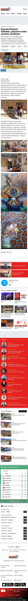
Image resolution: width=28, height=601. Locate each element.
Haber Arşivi (19, 580)
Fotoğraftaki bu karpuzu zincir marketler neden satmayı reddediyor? (17, 365)
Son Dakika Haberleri (7, 580)
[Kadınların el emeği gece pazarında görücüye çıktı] (21, 309)
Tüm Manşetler (19, 575)
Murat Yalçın (11, 349)
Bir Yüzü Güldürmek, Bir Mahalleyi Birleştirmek (16, 378)
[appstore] (8, 584)
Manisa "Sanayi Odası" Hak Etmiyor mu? (16, 358)
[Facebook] (9, 547)
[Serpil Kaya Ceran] (4, 377)
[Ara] (24, 9)
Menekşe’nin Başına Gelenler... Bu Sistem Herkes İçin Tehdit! (16, 352)
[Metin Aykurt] (4, 390)
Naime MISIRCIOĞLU (13, 370)
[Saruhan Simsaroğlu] (4, 357)
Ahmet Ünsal (11, 382)
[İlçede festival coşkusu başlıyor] (21, 323)
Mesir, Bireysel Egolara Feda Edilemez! (15, 385)
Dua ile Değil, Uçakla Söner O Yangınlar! (15, 391)
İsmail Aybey (11, 343)
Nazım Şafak (11, 362)
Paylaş (4, 70)
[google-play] (20, 584)
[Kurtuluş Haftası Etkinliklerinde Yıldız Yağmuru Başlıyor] (21, 296)
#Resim (19, 46)
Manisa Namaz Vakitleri (8, 570)
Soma (11, 551)
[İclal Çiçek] (4, 282)
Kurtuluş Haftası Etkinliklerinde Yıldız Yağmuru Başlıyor (21, 302)
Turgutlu (19, 13)
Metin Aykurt (11, 389)
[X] (11, 547)
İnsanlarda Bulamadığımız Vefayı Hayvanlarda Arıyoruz (16, 345)
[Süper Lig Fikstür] (26, 506)
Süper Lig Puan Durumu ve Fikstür (7, 576)
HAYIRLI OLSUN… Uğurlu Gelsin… (16, 372)
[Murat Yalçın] (4, 351)
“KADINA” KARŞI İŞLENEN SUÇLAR (17, 405)
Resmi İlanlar (15, 551)
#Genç (25, 46)
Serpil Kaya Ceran (12, 376)
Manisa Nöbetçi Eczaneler (5, 566)
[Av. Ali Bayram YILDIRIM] (4, 403)
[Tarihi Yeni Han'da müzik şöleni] (7, 296)
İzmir (8, 13)
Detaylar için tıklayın (14, 501)
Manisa (3, 13)
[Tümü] (26, 339)
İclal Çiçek (11, 282)
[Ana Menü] (26, 9)
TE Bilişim (17, 595)
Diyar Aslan (11, 395)
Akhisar (13, 13)
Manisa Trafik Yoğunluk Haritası (20, 571)
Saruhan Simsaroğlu (13, 356)
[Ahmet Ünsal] (4, 384)
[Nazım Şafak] (4, 364)
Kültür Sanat (10, 26)
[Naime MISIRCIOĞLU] (4, 371)
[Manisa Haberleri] (6, 9)
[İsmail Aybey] (4, 344)
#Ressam (13, 46)
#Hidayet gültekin (5, 46)
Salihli (24, 13)
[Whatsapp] (19, 547)
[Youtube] (16, 547)
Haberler (3, 26)
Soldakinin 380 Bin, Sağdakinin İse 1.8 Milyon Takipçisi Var (17, 398)
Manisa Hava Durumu (21, 565)
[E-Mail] (10, 285)
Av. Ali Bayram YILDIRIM (14, 403)
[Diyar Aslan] (4, 397)
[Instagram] (14, 547)
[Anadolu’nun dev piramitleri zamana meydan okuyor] (7, 323)
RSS (4, 590)
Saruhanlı (23, 549)
